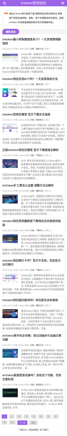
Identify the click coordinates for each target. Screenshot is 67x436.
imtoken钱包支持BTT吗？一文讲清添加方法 (30, 79)
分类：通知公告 (36, 49)
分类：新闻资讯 (36, 120)
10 (12, 422)
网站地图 (33, 430)
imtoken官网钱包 (33, 3)
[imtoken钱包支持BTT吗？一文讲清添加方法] (10, 92)
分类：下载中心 (36, 155)
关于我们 (44, 430)
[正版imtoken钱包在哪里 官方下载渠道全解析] (10, 163)
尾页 (33, 423)
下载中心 (23, 430)
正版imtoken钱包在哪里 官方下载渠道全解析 (30, 150)
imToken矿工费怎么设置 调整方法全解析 (28, 185)
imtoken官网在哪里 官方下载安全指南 (26, 114)
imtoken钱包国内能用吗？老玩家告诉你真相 (30, 300)
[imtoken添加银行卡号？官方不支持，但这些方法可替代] (10, 278)
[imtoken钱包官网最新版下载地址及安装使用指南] (10, 238)
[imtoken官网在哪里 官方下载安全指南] (10, 128)
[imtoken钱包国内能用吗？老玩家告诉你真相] (10, 313)
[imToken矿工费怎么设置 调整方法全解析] (10, 199)
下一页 (22, 423)
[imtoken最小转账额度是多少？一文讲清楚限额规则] (10, 57)
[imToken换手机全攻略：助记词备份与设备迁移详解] (10, 353)
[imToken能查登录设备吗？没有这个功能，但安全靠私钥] (10, 392)
